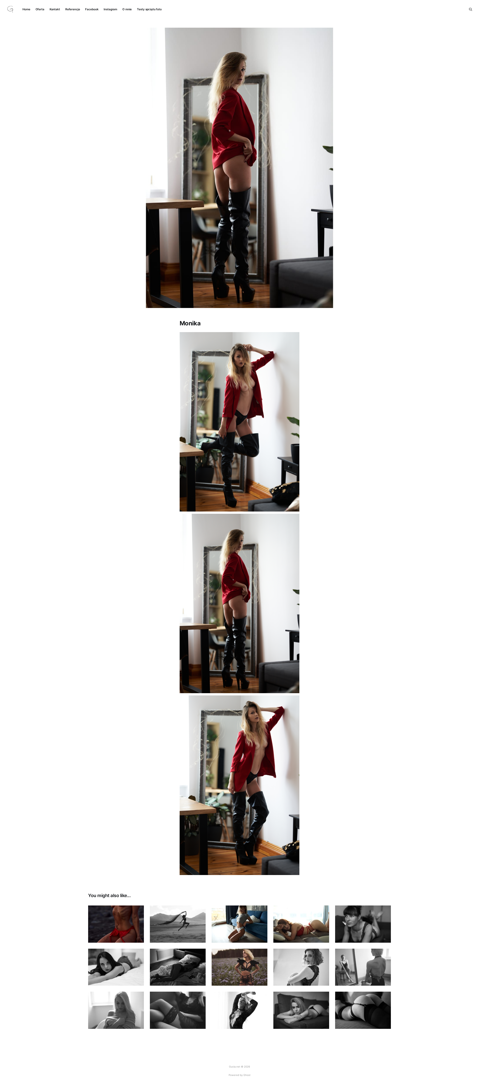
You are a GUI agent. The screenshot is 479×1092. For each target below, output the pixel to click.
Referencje (72, 9)
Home (26, 9)
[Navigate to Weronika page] (363, 924)
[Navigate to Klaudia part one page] (178, 1010)
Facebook (91, 9)
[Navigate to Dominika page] (363, 967)
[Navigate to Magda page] (301, 924)
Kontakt (55, 9)
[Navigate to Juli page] (116, 924)
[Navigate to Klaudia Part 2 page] (116, 1010)
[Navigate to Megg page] (363, 1010)
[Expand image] (138, 937)
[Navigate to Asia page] (301, 967)
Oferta (40, 9)
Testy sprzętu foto (149, 9)
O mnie (127, 9)
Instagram (110, 9)
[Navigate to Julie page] (239, 967)
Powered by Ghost (240, 1074)
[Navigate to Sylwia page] (239, 1010)
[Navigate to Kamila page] (116, 967)
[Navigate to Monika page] (239, 924)
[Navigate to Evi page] (178, 967)
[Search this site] (470, 9)
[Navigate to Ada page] (178, 924)
